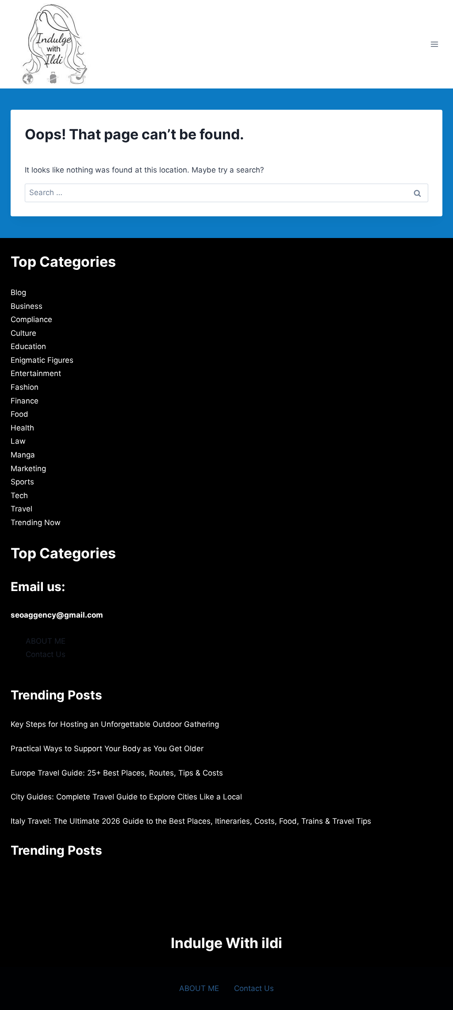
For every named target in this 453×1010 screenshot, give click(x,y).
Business (26, 306)
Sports (22, 481)
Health (22, 427)
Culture (23, 333)
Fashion (24, 387)
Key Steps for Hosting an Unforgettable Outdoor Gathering (115, 724)
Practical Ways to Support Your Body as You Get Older (107, 748)
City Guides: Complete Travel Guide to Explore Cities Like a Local (126, 796)
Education (28, 346)
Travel (21, 508)
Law (18, 441)
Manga (23, 454)
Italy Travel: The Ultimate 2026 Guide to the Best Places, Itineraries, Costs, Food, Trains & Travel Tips (191, 821)
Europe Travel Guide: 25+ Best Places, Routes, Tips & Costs (117, 772)
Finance (24, 400)
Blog (18, 292)
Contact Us (45, 654)
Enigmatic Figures (42, 360)
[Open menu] (434, 44)
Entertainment (36, 373)
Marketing (28, 468)
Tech (19, 495)
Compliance (31, 319)
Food (19, 414)
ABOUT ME (45, 641)
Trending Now (36, 522)
